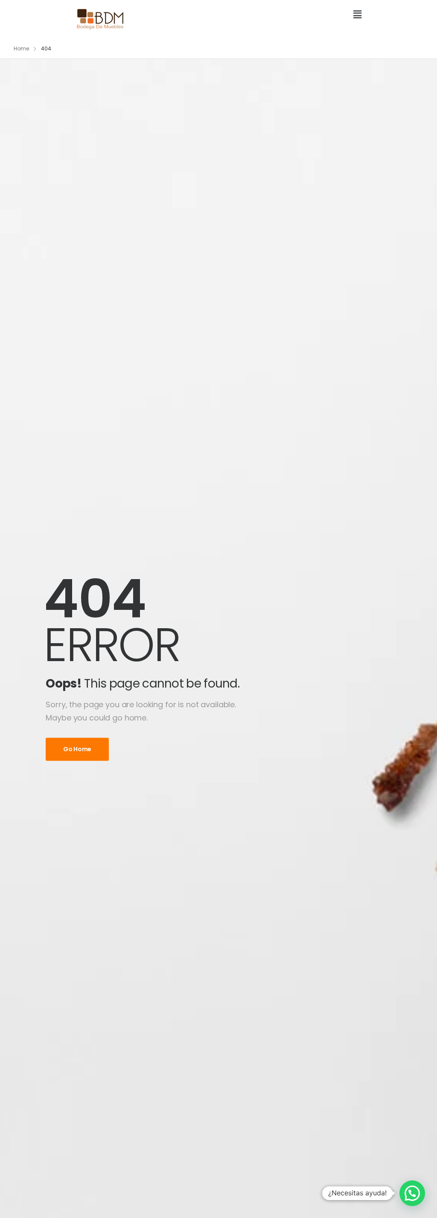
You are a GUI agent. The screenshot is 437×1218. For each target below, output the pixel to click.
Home (21, 48)
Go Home (77, 749)
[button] (293, 15)
